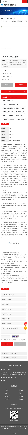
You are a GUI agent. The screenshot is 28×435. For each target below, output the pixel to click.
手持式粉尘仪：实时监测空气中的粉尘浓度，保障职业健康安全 (14, 111)
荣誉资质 (21, 396)
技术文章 (7, 396)
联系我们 (21, 84)
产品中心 (7, 21)
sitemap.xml (15, 430)
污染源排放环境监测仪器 (16, 21)
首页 (3, 21)
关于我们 (21, 390)
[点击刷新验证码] (15, 336)
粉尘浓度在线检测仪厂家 (12, 357)
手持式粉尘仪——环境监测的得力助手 (12, 115)
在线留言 (7, 399)
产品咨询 (7, 84)
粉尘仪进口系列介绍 (8, 100)
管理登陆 (14, 433)
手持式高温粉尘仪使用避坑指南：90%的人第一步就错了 (14, 108)
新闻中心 (21, 393)
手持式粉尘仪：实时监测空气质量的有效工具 (14, 119)
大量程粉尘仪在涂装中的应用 (10, 104)
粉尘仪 (25, 21)
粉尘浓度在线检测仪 (11, 353)
